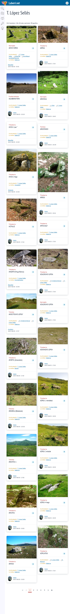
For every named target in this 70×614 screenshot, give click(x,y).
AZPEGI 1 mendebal (46, 400)
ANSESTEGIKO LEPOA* (16, 314)
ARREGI (42, 197)
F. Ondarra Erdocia (25, 321)
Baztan (17, 368)
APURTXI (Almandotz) (15, 360)
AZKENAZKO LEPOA (46, 349)
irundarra (10, 329)
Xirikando (10, 190)
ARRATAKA (43, 99)
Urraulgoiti (17, 185)
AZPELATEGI (44, 553)
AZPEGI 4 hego (44, 502)
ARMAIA (11, 564)
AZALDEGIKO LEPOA (46, 274)
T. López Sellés (22, 105)
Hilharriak (17, 56)
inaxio (14, 112)
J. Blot (53, 105)
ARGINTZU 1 (12, 462)
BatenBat (10, 65)
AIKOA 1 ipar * (13, 127)
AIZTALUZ (12, 226)
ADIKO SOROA (13, 48)
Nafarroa (17, 60)
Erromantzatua (19, 280)
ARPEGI (42, 48)
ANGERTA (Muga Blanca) (16, 272)
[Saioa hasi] (2, 25)
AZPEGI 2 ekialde (45, 451)
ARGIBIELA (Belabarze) (16, 411)
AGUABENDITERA (14, 99)
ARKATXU (12, 513)
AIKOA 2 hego (13, 177)
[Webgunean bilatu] (2, 10)
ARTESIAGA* (44, 226)
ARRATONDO (44, 129)
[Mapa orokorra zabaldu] (2, 15)
